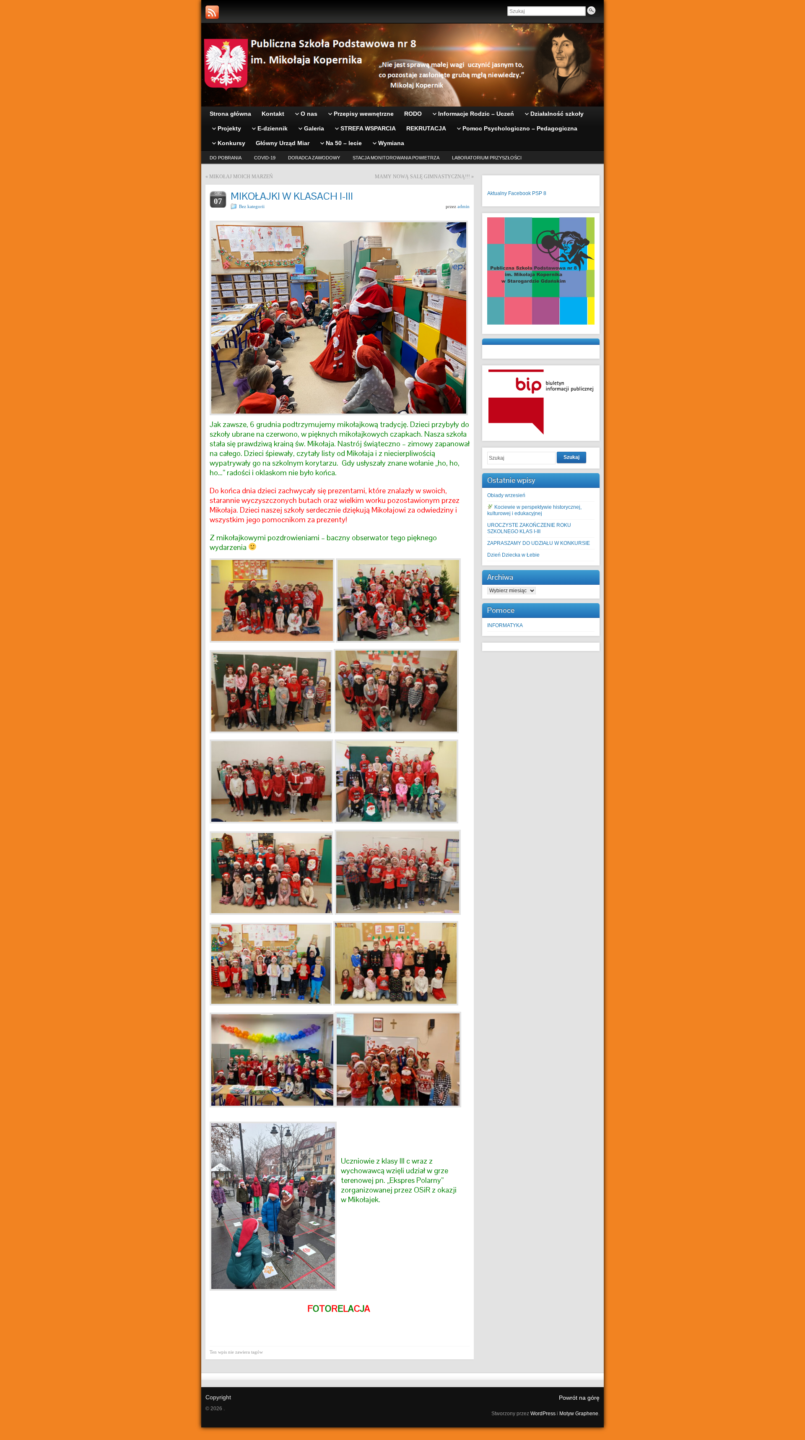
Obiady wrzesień (506, 495)
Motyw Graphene (578, 1414)
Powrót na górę (579, 1397)
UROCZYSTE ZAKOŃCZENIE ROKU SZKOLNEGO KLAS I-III (529, 528)
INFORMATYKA (505, 625)
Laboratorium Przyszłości (487, 157)
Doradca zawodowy (314, 157)
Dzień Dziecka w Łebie (513, 555)
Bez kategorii (252, 206)
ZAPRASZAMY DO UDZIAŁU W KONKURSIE (538, 543)
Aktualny (497, 193)
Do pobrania (226, 157)
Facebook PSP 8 (527, 193)
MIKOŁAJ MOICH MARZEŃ (241, 177)
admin (463, 206)
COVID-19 (264, 157)
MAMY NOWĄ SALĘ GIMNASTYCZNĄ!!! (422, 177)
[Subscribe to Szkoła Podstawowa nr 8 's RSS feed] (212, 12)
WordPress (543, 1414)
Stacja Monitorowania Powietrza (396, 157)
